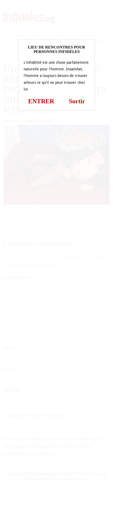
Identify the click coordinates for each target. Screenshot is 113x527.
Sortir (77, 101)
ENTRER (41, 101)
